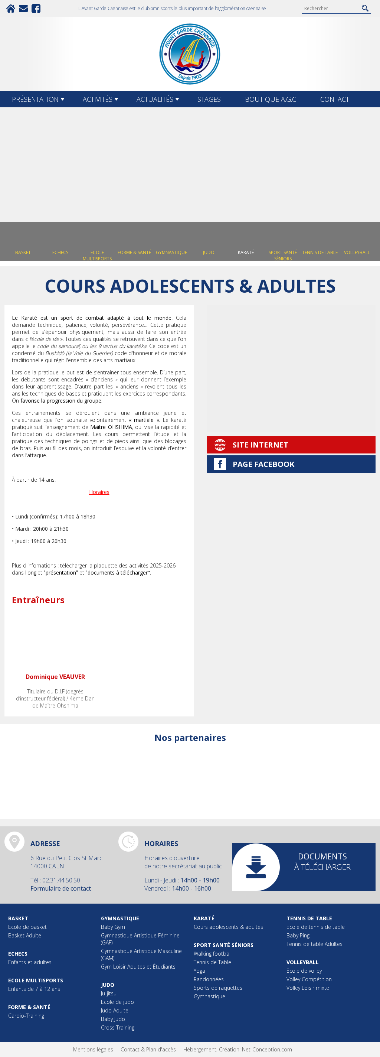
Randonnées (209, 979)
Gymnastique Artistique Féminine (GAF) (140, 939)
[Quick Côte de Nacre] (144, 775)
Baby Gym (113, 926)
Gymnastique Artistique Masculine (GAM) (141, 954)
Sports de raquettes (218, 987)
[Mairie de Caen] (329, 775)
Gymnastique (120, 918)
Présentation (35, 99)
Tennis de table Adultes (314, 943)
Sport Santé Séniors (223, 945)
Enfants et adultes (30, 962)
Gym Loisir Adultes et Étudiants (138, 966)
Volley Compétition (309, 979)
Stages (209, 99)
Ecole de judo (117, 1001)
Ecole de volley (304, 970)
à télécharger (322, 861)
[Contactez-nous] (23, 8)
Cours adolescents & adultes (228, 926)
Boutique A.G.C (270, 99)
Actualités (155, 99)
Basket (18, 918)
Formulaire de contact (60, 888)
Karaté (204, 918)
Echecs (17, 953)
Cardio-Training (26, 1015)
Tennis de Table (212, 962)
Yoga (199, 970)
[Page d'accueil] (10, 8)
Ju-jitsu (109, 993)
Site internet (260, 445)
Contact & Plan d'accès (148, 1049)
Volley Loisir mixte (307, 987)
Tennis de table (309, 918)
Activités (97, 99)
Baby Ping (297, 935)
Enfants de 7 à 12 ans (34, 988)
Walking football (213, 953)
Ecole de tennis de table (315, 926)
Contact (334, 99)
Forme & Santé (29, 1007)
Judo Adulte (114, 1010)
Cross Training (117, 1027)
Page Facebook (263, 464)
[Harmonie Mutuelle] (51, 775)
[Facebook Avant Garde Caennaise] (36, 8)
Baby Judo (113, 1018)
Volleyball (302, 962)
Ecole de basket (27, 926)
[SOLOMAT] (236, 775)
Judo (107, 984)
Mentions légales (93, 1049)
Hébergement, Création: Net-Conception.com (237, 1049)
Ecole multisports (35, 980)
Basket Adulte (24, 935)
